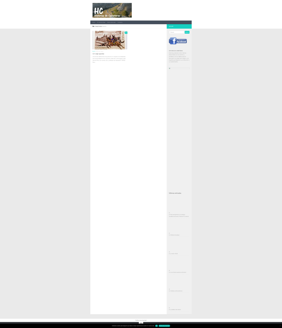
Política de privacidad (141, 320)
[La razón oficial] (177, 245)
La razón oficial (174, 253)
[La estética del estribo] (177, 301)
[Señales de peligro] (177, 226)
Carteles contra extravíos (176, 291)
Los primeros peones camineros (178, 272)
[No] (280, 326)
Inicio (93, 22)
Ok (156, 325)
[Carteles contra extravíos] (177, 282)
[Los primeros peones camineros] (177, 263)
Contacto (120, 22)
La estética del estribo (175, 309)
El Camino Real (101, 22)
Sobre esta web (111, 22)
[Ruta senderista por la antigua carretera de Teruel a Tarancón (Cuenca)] (177, 206)
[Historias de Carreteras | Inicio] (112, 10)
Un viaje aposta (98, 54)
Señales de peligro (174, 235)
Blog (94, 51)
